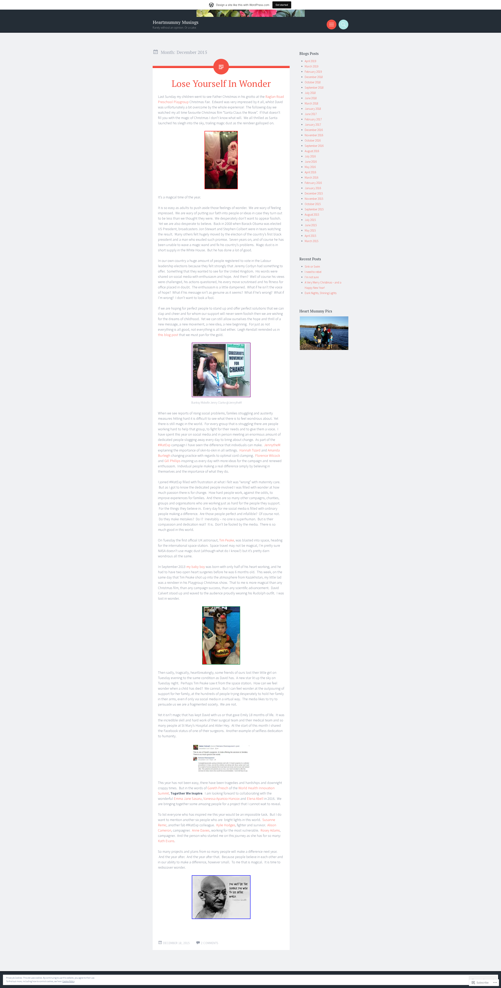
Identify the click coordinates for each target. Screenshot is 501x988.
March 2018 (311, 103)
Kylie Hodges (225, 825)
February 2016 (313, 183)
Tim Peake (226, 540)
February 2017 (313, 119)
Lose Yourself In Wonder (221, 83)
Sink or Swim (312, 266)
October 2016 (313, 140)
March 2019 (311, 66)
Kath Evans (166, 841)
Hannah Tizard (249, 450)
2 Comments (209, 943)
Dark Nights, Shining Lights (320, 293)
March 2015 (311, 241)
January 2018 (313, 109)
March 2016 (311, 177)
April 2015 (310, 236)
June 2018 (311, 98)
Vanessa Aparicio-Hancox (221, 798)
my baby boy (195, 566)
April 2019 (310, 61)
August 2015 (312, 214)
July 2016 (310, 156)
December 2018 (314, 77)
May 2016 (310, 167)
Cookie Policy (68, 981)
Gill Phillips (172, 461)
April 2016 (310, 172)
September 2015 (314, 209)
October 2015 (313, 204)
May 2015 (310, 230)
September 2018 (314, 87)
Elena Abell (255, 798)
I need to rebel (313, 272)
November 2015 (314, 199)
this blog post (168, 334)
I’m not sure (312, 277)
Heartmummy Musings (175, 22)
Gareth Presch (217, 788)
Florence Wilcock (267, 455)
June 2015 (311, 225)
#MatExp (164, 445)
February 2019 (313, 72)
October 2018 (313, 82)
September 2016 (314, 146)
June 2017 (311, 114)
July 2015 (310, 220)
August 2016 (312, 151)
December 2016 (314, 130)
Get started (282, 4)
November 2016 (314, 135)
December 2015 (314, 193)
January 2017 (313, 124)
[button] (323, 333)
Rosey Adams (270, 830)
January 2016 (313, 188)
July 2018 (310, 93)
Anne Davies (201, 830)
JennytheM (272, 445)
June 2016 (311, 161)
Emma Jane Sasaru (188, 798)
